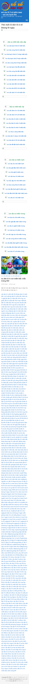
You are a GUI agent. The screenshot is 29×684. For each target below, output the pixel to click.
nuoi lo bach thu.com (11, 519)
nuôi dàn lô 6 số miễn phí (10, 515)
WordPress (20, 681)
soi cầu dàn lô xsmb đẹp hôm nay (13, 649)
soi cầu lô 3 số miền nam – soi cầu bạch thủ (11, 13)
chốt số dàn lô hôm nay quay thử (12, 370)
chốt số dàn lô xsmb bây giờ (11, 422)
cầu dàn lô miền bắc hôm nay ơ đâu (13, 300)
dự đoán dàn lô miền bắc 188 (12, 441)
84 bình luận (12, 284)
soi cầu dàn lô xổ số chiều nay (16, 612)
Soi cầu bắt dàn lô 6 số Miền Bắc (13, 555)
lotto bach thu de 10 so (14, 506)
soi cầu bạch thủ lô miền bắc (16, 46)
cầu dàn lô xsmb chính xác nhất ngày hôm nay (14, 317)
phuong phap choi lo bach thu (12, 538)
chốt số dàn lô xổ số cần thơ (13, 399)
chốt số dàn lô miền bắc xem (12, 389)
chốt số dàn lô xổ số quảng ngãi (12, 414)
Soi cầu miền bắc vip (16, 276)
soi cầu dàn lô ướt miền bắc (12, 603)
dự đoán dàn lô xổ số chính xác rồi (15, 458)
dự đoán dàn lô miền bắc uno (15, 448)
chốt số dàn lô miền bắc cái (15, 378)
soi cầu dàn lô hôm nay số (11, 578)
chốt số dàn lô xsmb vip (10, 437)
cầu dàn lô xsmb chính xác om (12, 319)
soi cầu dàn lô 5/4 (18, 557)
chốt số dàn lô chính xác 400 (12, 361)
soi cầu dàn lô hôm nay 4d (17, 567)
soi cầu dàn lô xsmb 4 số (13, 628)
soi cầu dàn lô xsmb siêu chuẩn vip (14, 664)
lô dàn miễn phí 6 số (9, 502)
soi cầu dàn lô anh (15, 559)
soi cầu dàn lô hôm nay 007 (15, 563)
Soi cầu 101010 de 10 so (9, 553)
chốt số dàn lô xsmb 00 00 (15, 418)
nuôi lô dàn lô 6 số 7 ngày (16, 521)
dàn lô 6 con (21, 437)
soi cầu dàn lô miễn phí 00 (13, 591)
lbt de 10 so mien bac (10, 483)
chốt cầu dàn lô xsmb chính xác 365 (14, 353)
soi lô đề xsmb (11, 668)
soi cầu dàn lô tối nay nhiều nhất (13, 599)
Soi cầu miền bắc (5, 276)
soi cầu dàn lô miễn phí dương (16, 595)
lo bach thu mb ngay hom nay (13, 498)
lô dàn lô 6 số (13, 500)
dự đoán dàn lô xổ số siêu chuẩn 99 (14, 473)
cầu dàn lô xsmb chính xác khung (14, 315)
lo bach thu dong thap (13, 485)
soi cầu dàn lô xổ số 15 (18, 605)
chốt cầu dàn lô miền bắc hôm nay (14, 334)
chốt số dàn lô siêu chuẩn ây (11, 395)
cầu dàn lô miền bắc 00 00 (9, 294)
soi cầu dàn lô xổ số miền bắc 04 (16, 618)
